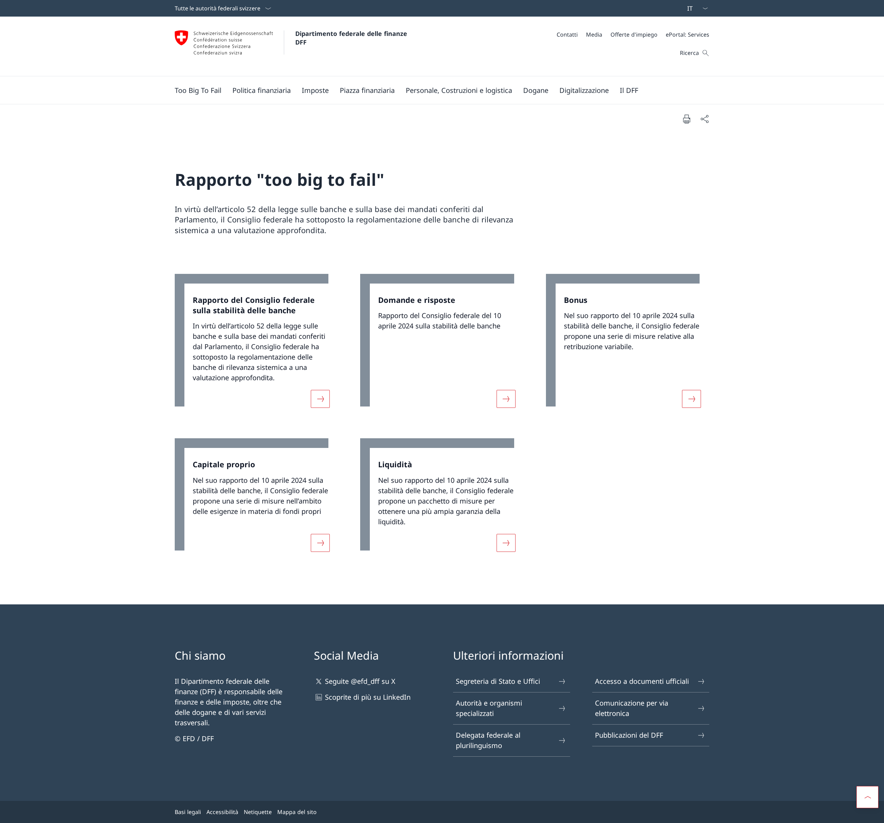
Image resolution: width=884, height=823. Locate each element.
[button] (261, 90)
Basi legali (188, 812)
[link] (256, 345)
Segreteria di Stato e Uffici (498, 681)
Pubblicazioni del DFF (629, 735)
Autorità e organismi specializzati (489, 708)
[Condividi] (704, 119)
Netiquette (258, 812)
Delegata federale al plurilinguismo (488, 740)
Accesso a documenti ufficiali (642, 681)
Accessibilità (222, 812)
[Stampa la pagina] (686, 119)
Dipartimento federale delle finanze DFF (352, 37)
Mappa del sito (297, 812)
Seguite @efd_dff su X (360, 681)
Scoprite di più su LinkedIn (368, 697)
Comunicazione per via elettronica (631, 708)
